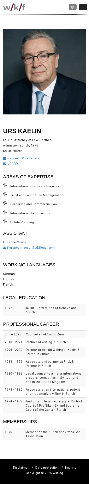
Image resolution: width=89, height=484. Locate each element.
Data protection (47, 467)
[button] (73, 7)
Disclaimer (21, 467)
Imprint (70, 467)
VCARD (12, 163)
